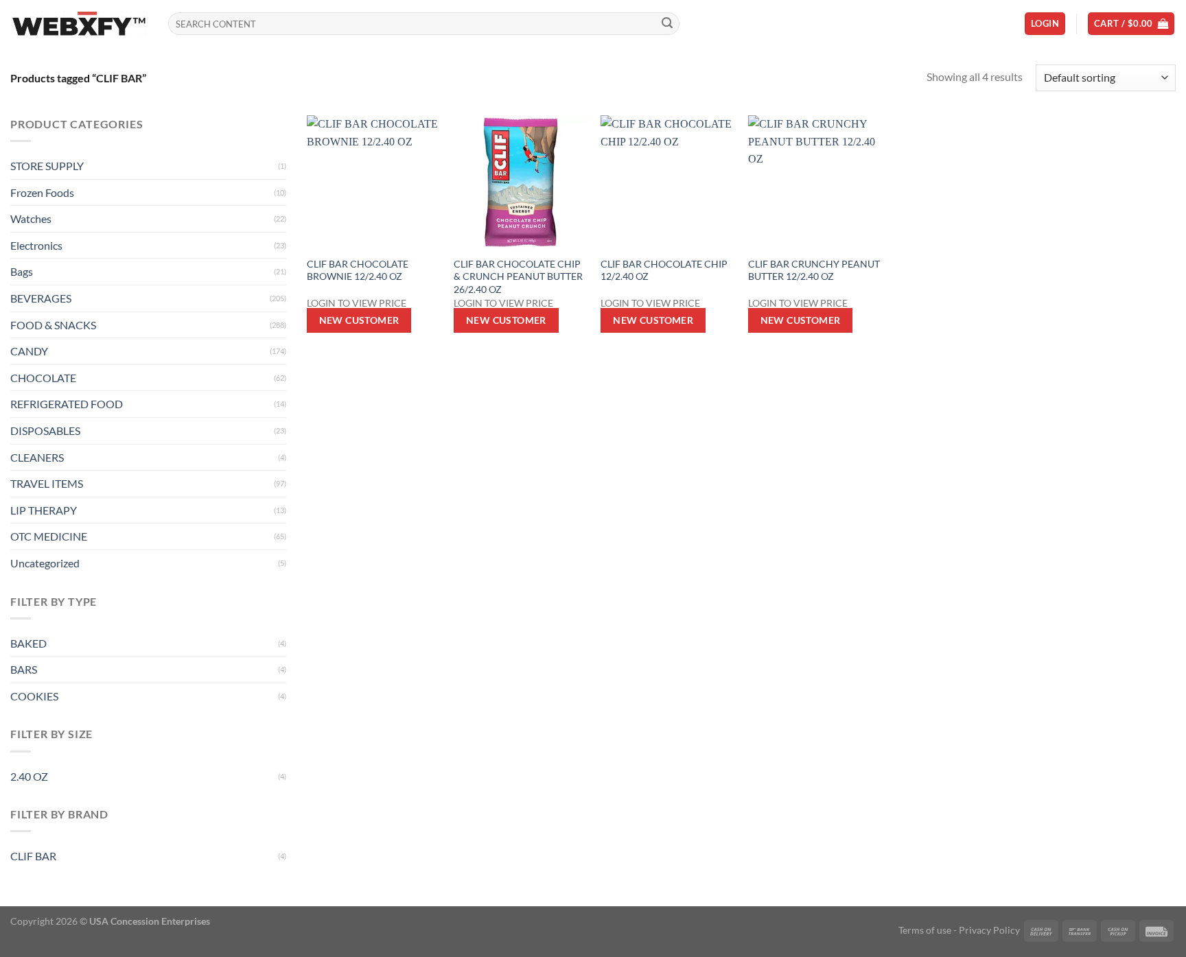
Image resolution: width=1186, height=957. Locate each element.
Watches (30, 218)
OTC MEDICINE (48, 536)
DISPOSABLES (45, 430)
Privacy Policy (989, 930)
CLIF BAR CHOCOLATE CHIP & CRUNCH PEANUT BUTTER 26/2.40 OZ (518, 276)
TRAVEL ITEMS (46, 483)
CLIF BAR (33, 855)
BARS (23, 669)
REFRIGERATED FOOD (66, 403)
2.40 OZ (29, 776)
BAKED (28, 643)
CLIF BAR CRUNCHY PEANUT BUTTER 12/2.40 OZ (814, 270)
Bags (21, 271)
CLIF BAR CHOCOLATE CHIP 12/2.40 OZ (664, 270)
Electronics (36, 245)
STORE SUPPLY (47, 165)
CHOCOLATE (43, 377)
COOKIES (34, 695)
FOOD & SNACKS (53, 324)
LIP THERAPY (43, 510)
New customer (359, 320)
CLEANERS (37, 457)
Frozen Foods (42, 192)
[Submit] (667, 24)
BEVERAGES (40, 298)
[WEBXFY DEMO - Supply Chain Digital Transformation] (79, 24)
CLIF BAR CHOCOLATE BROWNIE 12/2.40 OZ (357, 270)
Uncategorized (45, 562)
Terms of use (924, 930)
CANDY (29, 350)
